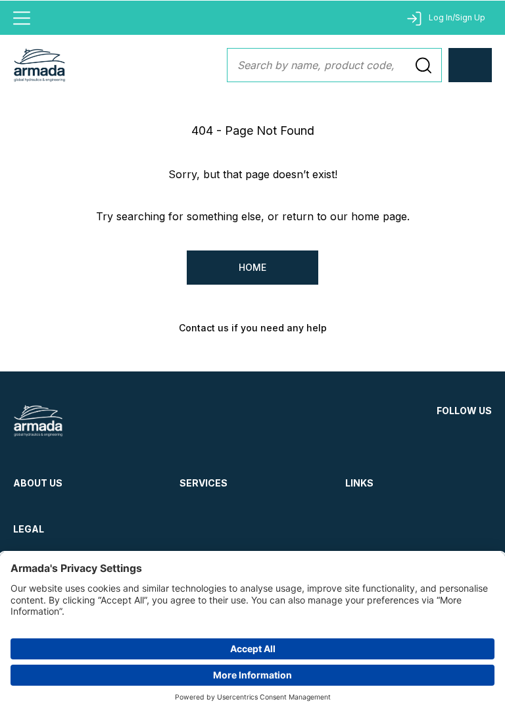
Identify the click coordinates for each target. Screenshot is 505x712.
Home (252, 267)
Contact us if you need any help (253, 327)
